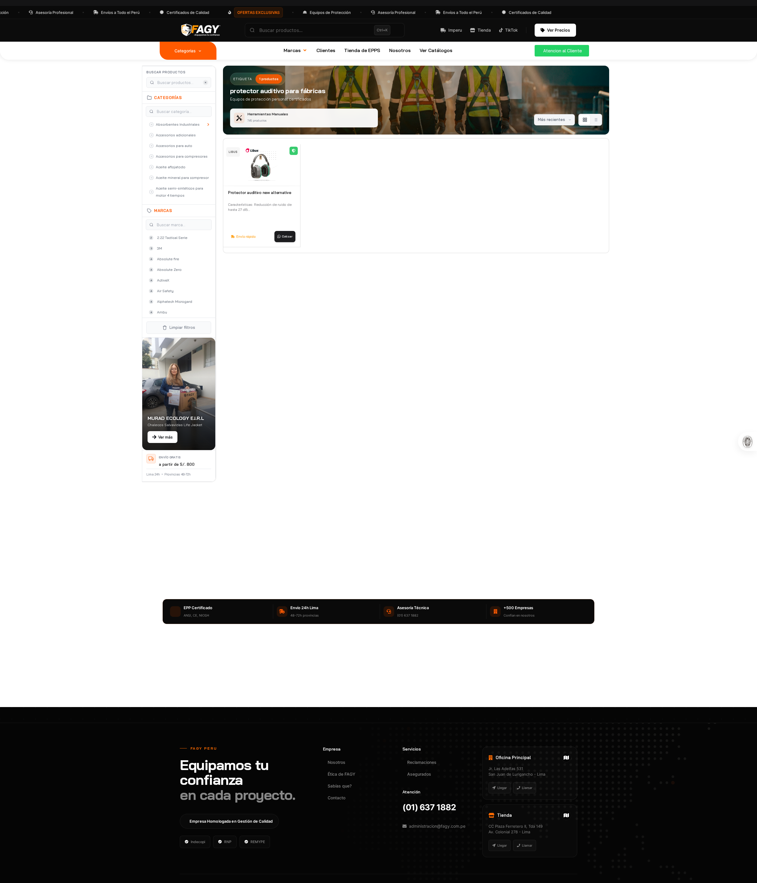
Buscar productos (165, 72)
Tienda (484, 30)
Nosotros (336, 762)
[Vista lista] (595, 119)
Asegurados (419, 774)
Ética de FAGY (341, 774)
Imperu (455, 30)
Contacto (336, 797)
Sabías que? (340, 785)
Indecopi (198, 842)
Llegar (502, 788)
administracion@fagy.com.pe (437, 826)
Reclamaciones (421, 762)
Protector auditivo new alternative (259, 192)
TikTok (511, 30)
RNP (228, 842)
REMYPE (257, 842)
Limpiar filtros (182, 327)
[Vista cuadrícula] (585, 119)
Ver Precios (558, 30)
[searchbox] (325, 30)
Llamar (527, 788)
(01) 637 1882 (429, 807)
